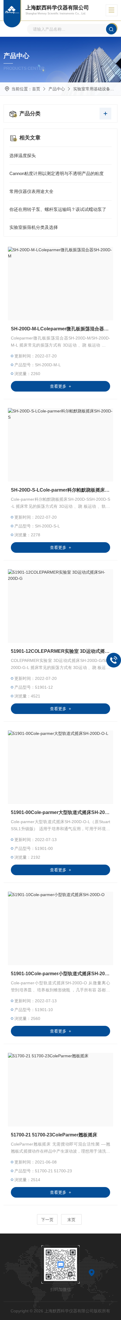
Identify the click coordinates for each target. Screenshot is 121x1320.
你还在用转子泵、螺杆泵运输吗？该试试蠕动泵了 (57, 209)
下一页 (47, 1219)
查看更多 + (60, 386)
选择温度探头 (22, 155)
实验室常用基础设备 (91, 88)
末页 (71, 1219)
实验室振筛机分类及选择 (33, 227)
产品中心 (56, 88)
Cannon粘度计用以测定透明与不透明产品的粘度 (56, 173)
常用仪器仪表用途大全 (31, 191)
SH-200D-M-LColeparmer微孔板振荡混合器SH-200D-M (60, 328)
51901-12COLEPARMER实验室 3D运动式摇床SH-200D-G (60, 651)
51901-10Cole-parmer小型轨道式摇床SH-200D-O (60, 973)
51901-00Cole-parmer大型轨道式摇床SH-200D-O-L (60, 812)
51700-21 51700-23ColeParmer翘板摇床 (54, 1134)
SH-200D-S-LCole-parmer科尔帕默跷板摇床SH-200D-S (60, 489)
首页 (36, 88)
